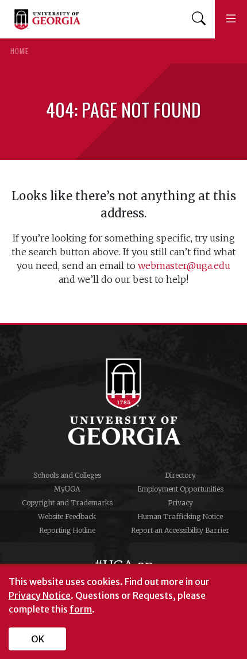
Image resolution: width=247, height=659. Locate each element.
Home (19, 51)
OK (37, 639)
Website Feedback (67, 516)
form (81, 609)
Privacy (180, 502)
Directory (180, 475)
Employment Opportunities (180, 489)
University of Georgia (123, 401)
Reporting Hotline (67, 530)
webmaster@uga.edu (184, 265)
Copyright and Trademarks (67, 502)
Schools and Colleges (67, 475)
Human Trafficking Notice (180, 516)
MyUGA (67, 489)
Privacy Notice (40, 595)
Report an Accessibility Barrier (180, 530)
